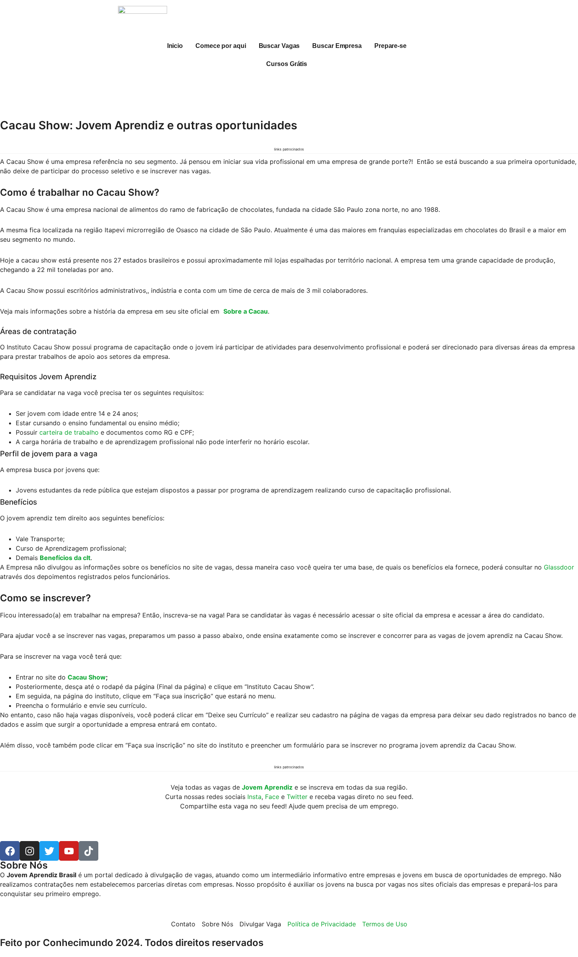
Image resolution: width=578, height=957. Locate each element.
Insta (254, 797)
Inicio (175, 45)
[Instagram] (29, 851)
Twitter (297, 797)
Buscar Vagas (279, 45)
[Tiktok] (88, 851)
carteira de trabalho (69, 432)
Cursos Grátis (286, 64)
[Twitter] (49, 851)
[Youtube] (69, 851)
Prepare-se (390, 45)
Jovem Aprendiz (267, 787)
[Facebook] (10, 851)
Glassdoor (559, 567)
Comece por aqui (220, 45)
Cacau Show (87, 677)
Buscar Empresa (337, 45)
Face (272, 797)
